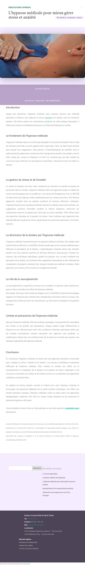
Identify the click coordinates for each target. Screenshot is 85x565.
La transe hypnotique (49, 474)
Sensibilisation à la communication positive (57, 488)
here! (28, 564)
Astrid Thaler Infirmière (42, 101)
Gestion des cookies (26, 545)
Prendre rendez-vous (69, 18)
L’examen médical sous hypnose (53, 478)
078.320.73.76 (32, 519)
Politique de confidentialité (28, 542)
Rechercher (37, 468)
